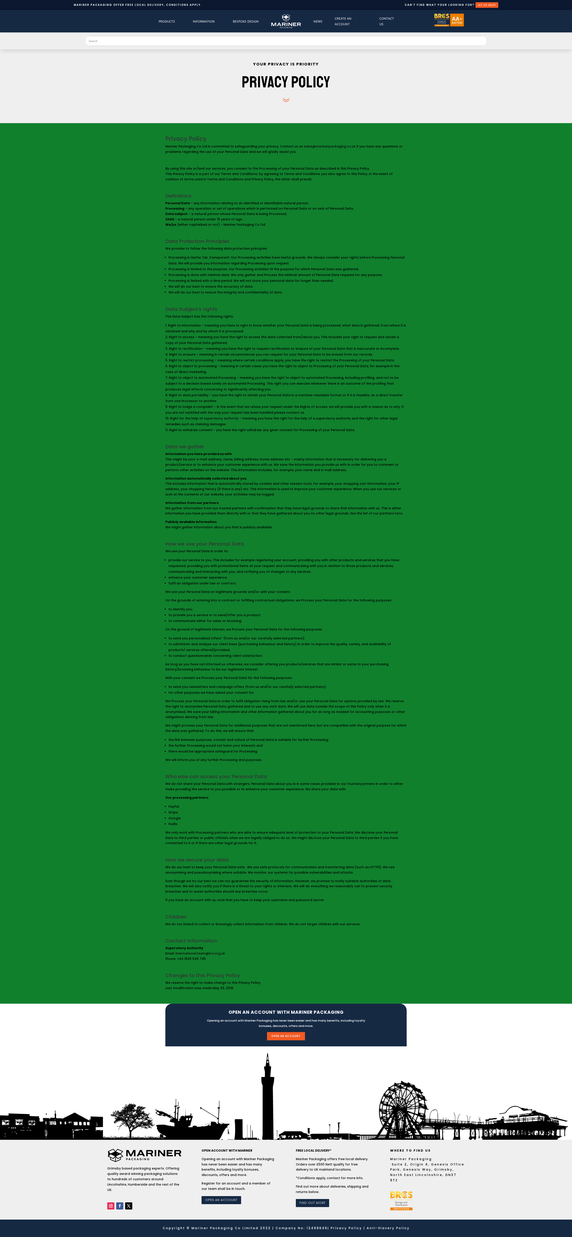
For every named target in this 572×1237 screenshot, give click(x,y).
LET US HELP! (487, 5)
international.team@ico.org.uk (200, 953)
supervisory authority (221, 418)
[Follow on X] (128, 1206)
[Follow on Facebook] (119, 1206)
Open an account (286, 1036)
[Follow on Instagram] (110, 1206)
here (398, 513)
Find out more (312, 1203)
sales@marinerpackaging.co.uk (329, 146)
